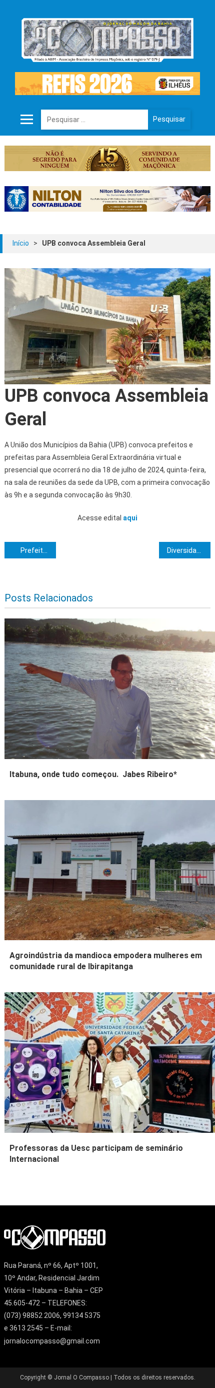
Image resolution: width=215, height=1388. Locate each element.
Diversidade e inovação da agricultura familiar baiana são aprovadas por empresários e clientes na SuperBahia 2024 (188, 550)
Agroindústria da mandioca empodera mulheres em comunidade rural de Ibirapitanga (106, 961)
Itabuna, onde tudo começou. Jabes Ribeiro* (93, 774)
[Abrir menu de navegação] (27, 120)
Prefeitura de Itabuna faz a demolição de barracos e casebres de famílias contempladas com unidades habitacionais (38, 550)
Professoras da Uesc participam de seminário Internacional (96, 1153)
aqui (130, 518)
